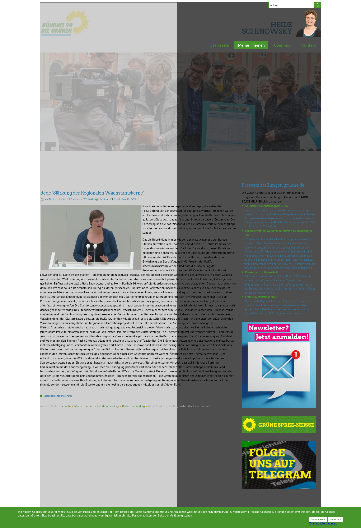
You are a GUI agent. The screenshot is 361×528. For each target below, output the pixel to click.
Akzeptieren (318, 519)
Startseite (219, 45)
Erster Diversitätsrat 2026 (261, 297)
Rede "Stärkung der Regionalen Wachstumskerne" (92, 193)
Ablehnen (335, 519)
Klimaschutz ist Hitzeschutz (261, 272)
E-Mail (117, 199)
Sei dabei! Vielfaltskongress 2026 (266, 206)
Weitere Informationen (323, 523)
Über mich (283, 45)
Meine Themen (251, 45)
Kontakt (309, 45)
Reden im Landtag (63, 395)
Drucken (103, 199)
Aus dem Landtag (108, 406)
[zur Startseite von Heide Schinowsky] (308, 36)
